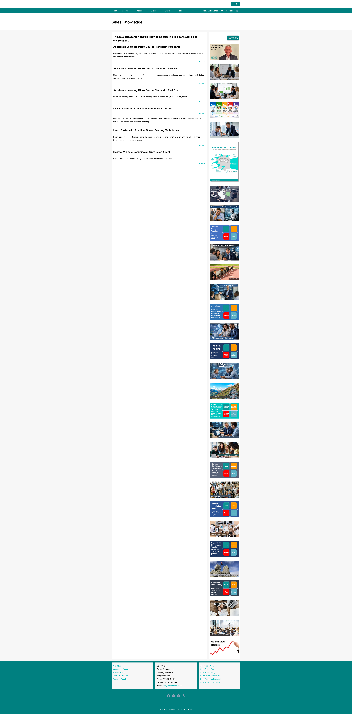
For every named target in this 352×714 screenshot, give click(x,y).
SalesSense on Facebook (210, 679)
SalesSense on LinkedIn (210, 675)
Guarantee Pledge (120, 669)
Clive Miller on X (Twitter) (210, 682)
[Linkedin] (178, 695)
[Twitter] (174, 695)
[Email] (183, 695)
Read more (202, 62)
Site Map (117, 665)
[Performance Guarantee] (224, 647)
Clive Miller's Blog (207, 672)
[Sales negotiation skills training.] (224, 588)
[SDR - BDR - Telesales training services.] (224, 351)
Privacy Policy (119, 672)
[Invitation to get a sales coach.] (224, 311)
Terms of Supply (120, 679)
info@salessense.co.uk (172, 685)
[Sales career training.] (224, 410)
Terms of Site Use (120, 675)
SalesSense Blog (207, 669)
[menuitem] (116, 10)
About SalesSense (208, 665)
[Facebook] (169, 695)
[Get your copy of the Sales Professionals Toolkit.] (224, 161)
